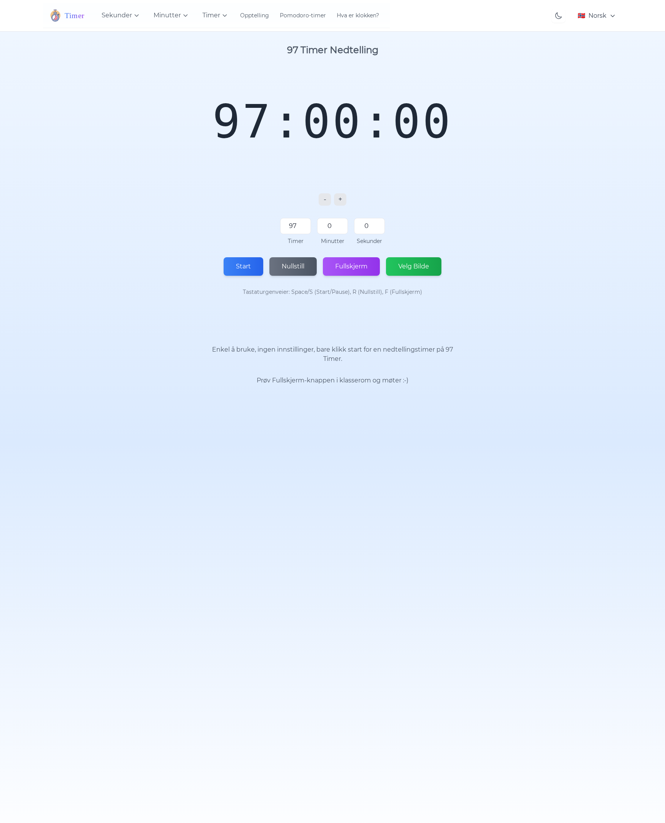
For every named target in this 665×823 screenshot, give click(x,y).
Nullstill (293, 266)
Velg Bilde (413, 266)
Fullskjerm (351, 266)
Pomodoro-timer (303, 15)
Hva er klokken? (358, 15)
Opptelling (254, 15)
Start (243, 266)
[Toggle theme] (558, 16)
